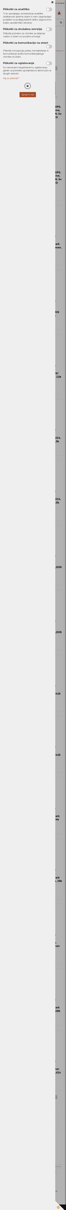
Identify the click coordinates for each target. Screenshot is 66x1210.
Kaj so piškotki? (11, 78)
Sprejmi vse (27, 94)
